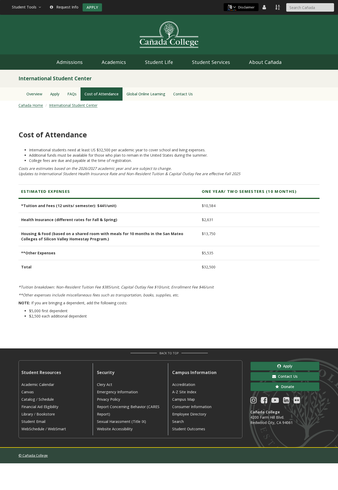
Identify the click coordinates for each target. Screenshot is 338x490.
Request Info (66, 7)
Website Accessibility (115, 428)
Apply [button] (286, 365)
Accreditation (183, 384)
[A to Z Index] (278, 7)
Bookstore (45, 414)
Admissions (70, 62)
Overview (34, 93)
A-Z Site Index (184, 391)
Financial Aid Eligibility (39, 406)
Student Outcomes (188, 428)
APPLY (92, 7)
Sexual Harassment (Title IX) (121, 421)
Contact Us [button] (287, 376)
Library (27, 414)
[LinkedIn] (286, 401)
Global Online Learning (145, 93)
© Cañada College (33, 455)
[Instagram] (253, 401)
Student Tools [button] (25, 7)
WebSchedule (32, 428)
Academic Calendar (37, 384)
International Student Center (73, 105)
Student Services (211, 62)
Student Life (159, 62)
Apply (54, 93)
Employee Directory (189, 414)
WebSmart (57, 428)
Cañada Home (30, 105)
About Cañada (265, 62)
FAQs (72, 93)
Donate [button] (286, 386)
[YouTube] (275, 401)
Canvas (27, 391)
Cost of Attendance (101, 93)
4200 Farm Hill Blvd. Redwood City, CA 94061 (271, 420)
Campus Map (183, 399)
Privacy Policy (108, 399)
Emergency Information (117, 391)
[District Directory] (265, 7)
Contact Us (183, 93)
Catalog (28, 399)
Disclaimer (246, 7)
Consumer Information (192, 406)
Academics (114, 62)
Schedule (46, 399)
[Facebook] (264, 401)
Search (178, 421)
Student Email (33, 421)
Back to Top (169, 353)
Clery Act (104, 384)
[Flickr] (297, 401)
